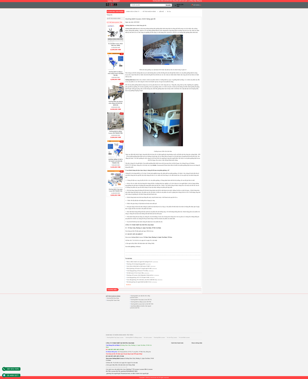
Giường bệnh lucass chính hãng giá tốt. (135, 25)
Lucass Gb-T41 (115, 371)
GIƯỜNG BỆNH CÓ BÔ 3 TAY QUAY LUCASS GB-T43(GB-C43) (115, 161)
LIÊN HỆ (161, 11)
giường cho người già (113, 373)
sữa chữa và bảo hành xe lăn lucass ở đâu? (141, 266)
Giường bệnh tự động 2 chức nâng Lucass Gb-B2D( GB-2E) (115, 73)
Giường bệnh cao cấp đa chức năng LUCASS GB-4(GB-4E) (116, 103)
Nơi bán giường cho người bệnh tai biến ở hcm (142, 282)
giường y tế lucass (136, 246)
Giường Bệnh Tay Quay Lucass (115, 337)
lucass (167, 30)
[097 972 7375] (4, 369)
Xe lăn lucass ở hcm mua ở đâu (138, 273)
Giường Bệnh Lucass (137, 237)
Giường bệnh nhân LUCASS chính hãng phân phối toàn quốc (170, 1)
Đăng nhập (193, 1)
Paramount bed (125, 373)
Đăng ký (199, 1)
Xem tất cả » (128, 284)
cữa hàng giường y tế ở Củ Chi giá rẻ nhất (140, 277)
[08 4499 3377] (4, 374)
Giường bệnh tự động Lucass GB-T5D (141, 301)
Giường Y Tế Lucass (132, 369)
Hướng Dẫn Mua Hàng (113, 298)
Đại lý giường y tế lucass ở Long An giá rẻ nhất (142, 268)
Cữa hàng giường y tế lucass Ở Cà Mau (140, 270)
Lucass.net (160, 165)
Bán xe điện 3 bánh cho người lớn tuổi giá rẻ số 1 (142, 261)
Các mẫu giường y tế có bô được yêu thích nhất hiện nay (144, 279)
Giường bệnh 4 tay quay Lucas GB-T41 (141, 299)
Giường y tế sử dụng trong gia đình (139, 264)
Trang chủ (109, 14)
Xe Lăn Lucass (148, 337)
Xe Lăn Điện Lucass (184, 337)
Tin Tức (169, 11)
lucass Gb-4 (158, 69)
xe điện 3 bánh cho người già (139, 373)
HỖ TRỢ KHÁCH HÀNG (149, 11)
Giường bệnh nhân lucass (132, 28)
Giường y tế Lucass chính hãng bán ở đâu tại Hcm (143, 275)
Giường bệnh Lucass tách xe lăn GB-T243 (142, 304)
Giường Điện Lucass (159, 337)
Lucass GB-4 (143, 369)
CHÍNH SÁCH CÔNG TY (132, 11)
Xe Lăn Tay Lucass (172, 337)
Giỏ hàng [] (197, 5)
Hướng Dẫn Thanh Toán (113, 300)
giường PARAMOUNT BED (129, 371)
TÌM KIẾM (168, 5)
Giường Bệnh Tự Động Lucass (134, 337)
